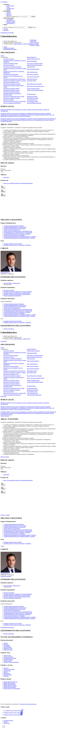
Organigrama (4, 341)
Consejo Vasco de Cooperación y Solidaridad (14, 235)
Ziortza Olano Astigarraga (33, 76)
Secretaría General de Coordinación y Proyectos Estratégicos (18, 291)
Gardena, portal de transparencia (11, 662)
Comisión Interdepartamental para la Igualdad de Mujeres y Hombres (20, 236)
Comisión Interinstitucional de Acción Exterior (14, 228)
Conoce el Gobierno (8, 656)
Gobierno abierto (8, 661)
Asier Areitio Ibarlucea (32, 72)
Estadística (6, 676)
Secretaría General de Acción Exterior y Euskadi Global (17, 293)
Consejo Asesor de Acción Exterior (12, 230)
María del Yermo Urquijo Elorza (34, 65)
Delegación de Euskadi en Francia (11, 90)
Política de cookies (11, 22)
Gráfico (2, 55)
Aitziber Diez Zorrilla (32, 96)
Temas (8, 7)
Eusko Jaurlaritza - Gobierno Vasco (22, 43)
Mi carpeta (6, 30)
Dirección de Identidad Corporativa (11, 98)
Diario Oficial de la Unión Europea (12, 688)
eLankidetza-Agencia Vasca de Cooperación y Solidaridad (17, 245)
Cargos (2, 546)
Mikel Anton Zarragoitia (32, 74)
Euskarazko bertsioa (8, 720)
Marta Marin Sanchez (32, 79)
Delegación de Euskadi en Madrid (11, 91)
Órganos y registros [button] (34, 45)
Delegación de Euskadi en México (11, 88)
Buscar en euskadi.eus (12, 16)
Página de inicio (10, 5)
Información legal (11, 20)
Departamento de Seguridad (7, 32)
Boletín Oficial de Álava (9, 683)
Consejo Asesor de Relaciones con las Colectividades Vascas (18, 231)
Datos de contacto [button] (34, 44)
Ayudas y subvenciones (9, 669)
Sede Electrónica (10, 23)
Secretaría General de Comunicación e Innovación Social (17, 294)
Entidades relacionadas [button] (9, 48)
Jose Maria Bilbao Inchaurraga (34, 103)
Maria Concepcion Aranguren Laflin (35, 86)
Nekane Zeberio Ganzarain (33, 59)
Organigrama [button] (33, 40)
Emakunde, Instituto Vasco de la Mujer (13, 243)
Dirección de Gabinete (8, 59)
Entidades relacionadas (6, 576)
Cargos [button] (5, 46)
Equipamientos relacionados (7, 627)
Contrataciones (7, 670)
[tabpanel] (28, 78)
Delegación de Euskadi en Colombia (12, 84)
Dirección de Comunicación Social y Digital (13, 96)
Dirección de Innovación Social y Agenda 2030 (14, 101)
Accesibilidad (10, 19)
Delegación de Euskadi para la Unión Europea (14, 79)
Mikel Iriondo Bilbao (32, 61)
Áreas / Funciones (5, 416)
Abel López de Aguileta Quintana (35, 63)
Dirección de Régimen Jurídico (10, 63)
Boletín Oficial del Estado (10, 687)
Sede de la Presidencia (9, 328)
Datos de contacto (5, 456)
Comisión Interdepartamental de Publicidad (14, 225)
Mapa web (9, 15)
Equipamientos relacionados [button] (10, 49)
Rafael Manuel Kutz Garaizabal (34, 84)
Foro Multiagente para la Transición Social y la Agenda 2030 (18, 232)
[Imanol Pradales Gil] (11, 271)
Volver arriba (7, 723)
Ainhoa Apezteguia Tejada (33, 88)
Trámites (9, 9)
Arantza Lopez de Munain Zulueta (35, 90)
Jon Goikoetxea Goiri (32, 99)
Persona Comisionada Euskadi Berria (12, 103)
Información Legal (8, 648)
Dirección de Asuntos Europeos (10, 74)
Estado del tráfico (8, 674)
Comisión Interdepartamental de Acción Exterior (15, 227)
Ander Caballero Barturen (33, 69)
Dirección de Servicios (8, 65)
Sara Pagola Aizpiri (31, 80)
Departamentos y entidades (10, 658)
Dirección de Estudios (8, 99)
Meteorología (7, 673)
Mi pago (5, 672)
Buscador (9, 13)
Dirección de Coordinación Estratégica (12, 66)
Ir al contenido (4, 1)
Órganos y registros (5, 515)
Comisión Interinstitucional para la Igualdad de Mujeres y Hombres (19, 238)
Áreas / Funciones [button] (34, 42)
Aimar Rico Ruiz (31, 66)
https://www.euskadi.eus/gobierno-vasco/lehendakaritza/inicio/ (18, 183)
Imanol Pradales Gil (31, 57)
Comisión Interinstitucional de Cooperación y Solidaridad (17, 234)
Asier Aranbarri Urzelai (32, 101)
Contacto (9, 12)
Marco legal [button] (33, 41)
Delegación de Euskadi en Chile (10, 82)
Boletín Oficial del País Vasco (11, 681)
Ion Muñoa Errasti (31, 94)
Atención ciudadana (8, 659)
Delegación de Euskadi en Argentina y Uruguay (14, 80)
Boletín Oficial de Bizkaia (10, 684)
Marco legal (3, 396)
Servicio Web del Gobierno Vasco (28, 704)
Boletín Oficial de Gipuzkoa (10, 685)
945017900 (6, 177)
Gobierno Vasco (10, 8)
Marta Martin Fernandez (32, 98)
